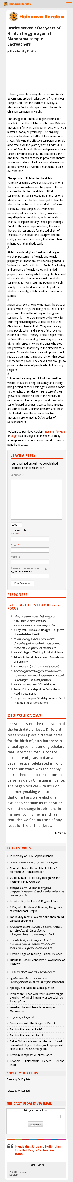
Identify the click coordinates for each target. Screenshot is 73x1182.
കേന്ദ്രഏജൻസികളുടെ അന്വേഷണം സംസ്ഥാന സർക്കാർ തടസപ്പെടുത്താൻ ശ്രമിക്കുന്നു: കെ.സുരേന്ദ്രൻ (39, 675)
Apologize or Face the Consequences (32, 987)
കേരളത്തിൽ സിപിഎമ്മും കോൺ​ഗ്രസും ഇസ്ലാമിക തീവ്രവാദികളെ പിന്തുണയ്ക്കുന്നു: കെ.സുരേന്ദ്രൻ (36, 930)
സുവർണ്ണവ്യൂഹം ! (22, 1017)
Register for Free (55, 431)
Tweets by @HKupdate (18, 1079)
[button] (69, 3)
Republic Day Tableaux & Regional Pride (34, 901)
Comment (18, 475)
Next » (60, 833)
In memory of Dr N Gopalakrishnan (31, 856)
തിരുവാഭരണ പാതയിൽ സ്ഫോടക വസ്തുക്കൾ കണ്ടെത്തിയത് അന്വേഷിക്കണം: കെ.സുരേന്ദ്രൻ (35, 621)
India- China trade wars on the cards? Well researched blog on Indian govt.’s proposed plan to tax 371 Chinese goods (36, 1045)
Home (32, 1165)
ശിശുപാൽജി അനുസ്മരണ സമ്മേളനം (34, 862)
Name (15, 533)
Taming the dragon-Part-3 (26, 1029)
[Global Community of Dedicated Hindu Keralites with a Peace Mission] (36, 21)
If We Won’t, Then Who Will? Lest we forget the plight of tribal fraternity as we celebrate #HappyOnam (36, 997)
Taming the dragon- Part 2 (26, 1035)
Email (15, 545)
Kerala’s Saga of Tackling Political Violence (38, 652)
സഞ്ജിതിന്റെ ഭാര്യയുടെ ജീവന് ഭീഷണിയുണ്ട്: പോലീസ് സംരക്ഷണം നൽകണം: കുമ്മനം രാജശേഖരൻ (37, 643)
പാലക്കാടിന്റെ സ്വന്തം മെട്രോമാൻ (36, 666)
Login (14, 435)
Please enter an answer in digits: (30, 568)
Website (15, 556)
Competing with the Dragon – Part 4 (32, 1023)
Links (41, 1165)
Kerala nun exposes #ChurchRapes (34, 684)
